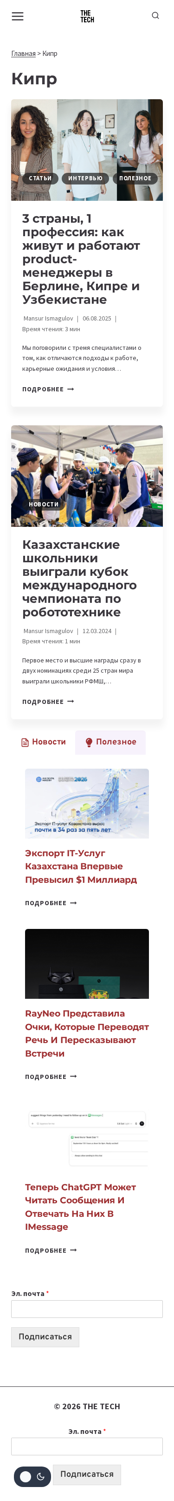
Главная (23, 53)
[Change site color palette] (32, 1477)
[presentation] (87, 150)
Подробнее (48, 389)
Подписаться (45, 1337)
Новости (43, 504)
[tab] (43, 742)
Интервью (85, 178)
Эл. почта (30, 1293)
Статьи (40, 178)
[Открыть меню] (18, 16)
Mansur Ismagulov (48, 318)
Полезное (135, 178)
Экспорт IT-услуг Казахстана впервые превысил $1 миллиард (81, 866)
